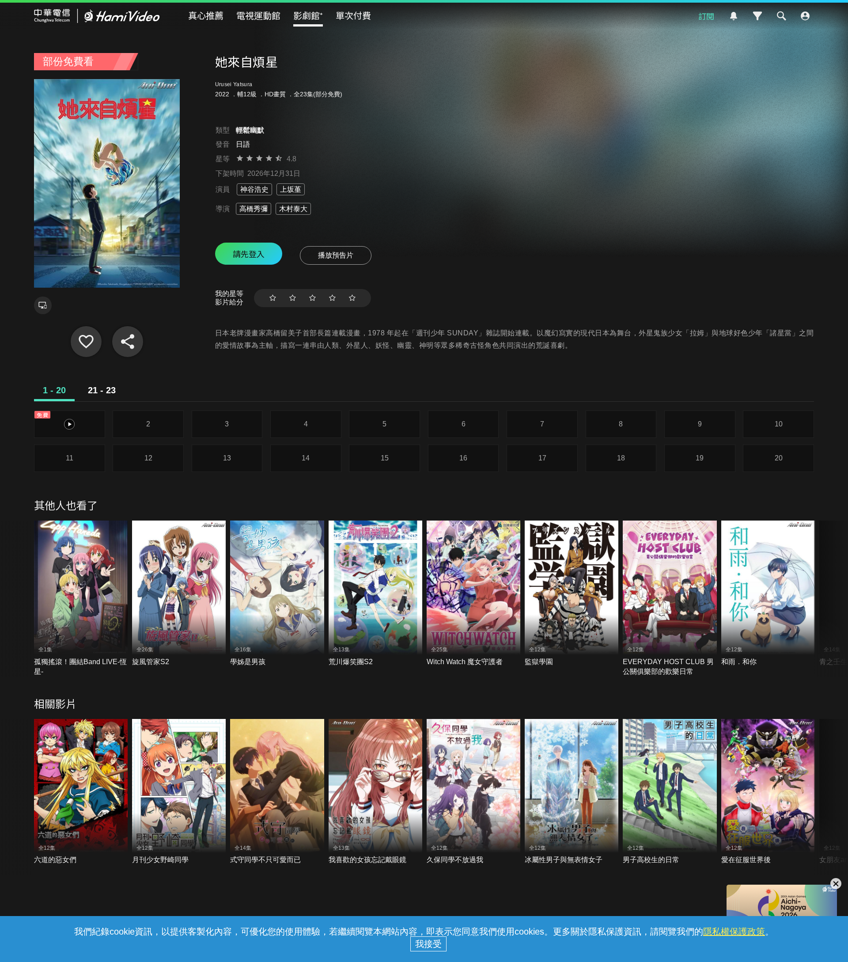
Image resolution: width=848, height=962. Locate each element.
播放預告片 (335, 255)
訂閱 (706, 16)
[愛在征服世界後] (768, 792)
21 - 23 (102, 390)
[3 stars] (312, 298)
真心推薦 (205, 15)
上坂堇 (290, 189)
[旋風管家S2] (179, 594)
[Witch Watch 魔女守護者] (473, 594)
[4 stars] (332, 298)
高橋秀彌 (253, 209)
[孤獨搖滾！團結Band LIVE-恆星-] (81, 599)
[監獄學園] (571, 594)
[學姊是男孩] (277, 594)
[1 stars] (273, 298)
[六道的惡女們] (81, 792)
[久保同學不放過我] (473, 792)
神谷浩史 (254, 189)
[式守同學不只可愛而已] (277, 792)
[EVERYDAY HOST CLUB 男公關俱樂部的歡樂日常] (669, 599)
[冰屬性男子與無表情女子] (571, 792)
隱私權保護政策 (734, 931)
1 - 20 (54, 390)
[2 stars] (293, 298)
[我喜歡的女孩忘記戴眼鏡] (375, 792)
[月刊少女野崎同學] (179, 792)
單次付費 (353, 15)
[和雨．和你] (768, 594)
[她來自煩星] (86, 341)
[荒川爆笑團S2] (375, 594)
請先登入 (249, 253)
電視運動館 (258, 15)
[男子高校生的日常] (669, 792)
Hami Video (97, 16)
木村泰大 (293, 209)
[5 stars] (352, 298)
